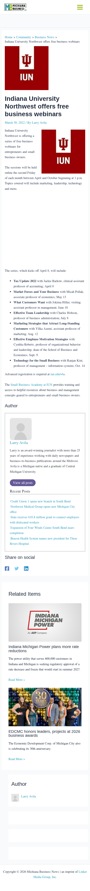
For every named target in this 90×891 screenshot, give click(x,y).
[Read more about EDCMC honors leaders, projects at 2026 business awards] (45, 706)
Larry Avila (19, 442)
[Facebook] (7, 568)
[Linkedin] (26, 568)
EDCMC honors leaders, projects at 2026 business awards (44, 733)
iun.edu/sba (57, 374)
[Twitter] (16, 568)
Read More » (17, 679)
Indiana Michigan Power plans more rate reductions (44, 648)
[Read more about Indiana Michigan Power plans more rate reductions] (45, 622)
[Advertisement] (45, 230)
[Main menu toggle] (80, 7)
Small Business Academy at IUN (31, 384)
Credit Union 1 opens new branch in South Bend (40, 501)
